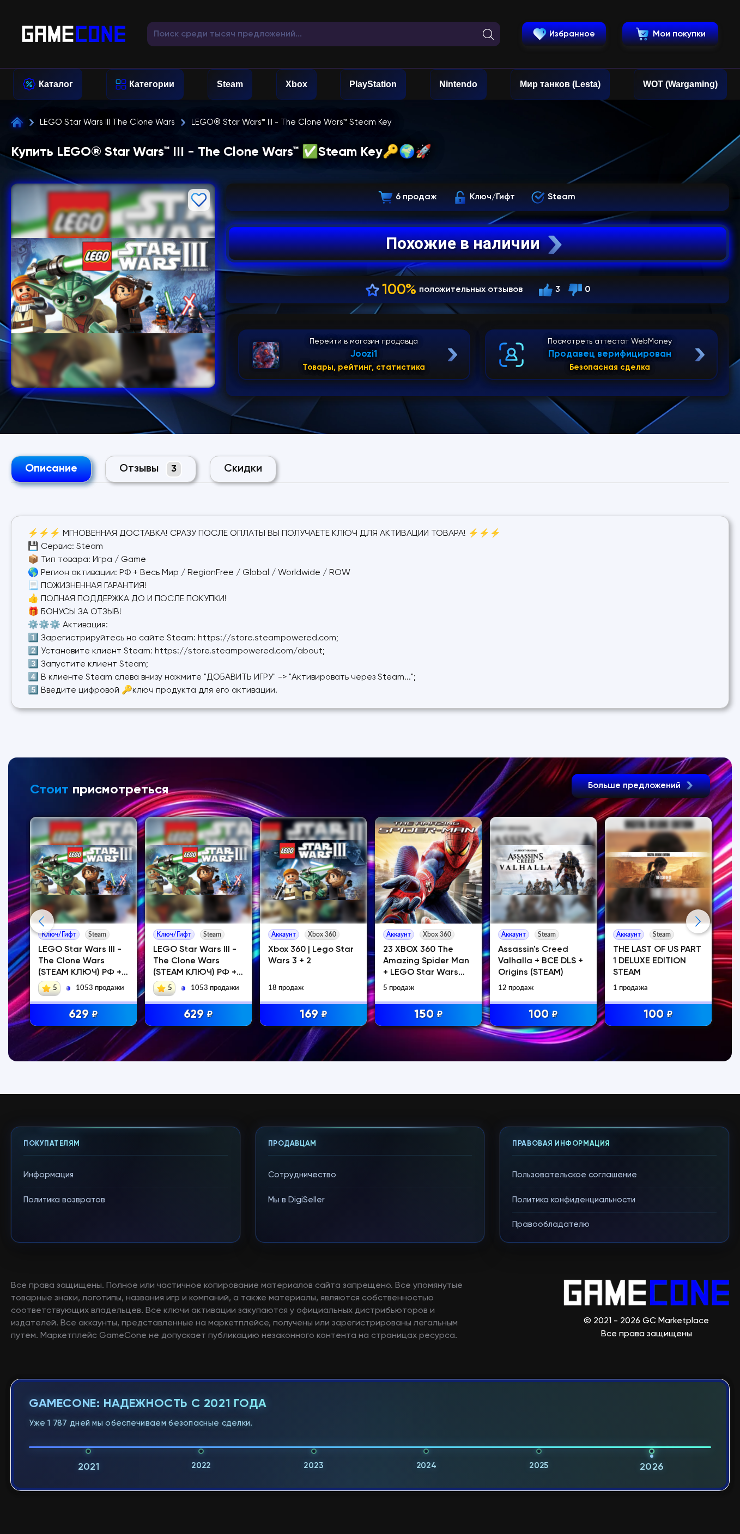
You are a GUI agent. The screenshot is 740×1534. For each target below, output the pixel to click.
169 (313, 1014)
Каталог (56, 84)
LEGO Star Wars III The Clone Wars (107, 122)
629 (83, 1014)
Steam (230, 84)
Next (698, 921)
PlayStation (373, 84)
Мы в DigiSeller (296, 1200)
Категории (151, 84)
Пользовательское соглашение (574, 1175)
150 (428, 1014)
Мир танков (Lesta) (560, 84)
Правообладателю (551, 1224)
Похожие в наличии (463, 243)
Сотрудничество (302, 1175)
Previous (42, 921)
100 (543, 1014)
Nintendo (458, 84)
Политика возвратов (64, 1200)
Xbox (296, 84)
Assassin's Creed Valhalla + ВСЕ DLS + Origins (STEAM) (540, 961)
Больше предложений (635, 785)
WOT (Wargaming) (680, 84)
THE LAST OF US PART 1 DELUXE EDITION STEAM (657, 961)
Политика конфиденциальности (573, 1200)
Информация (48, 1175)
